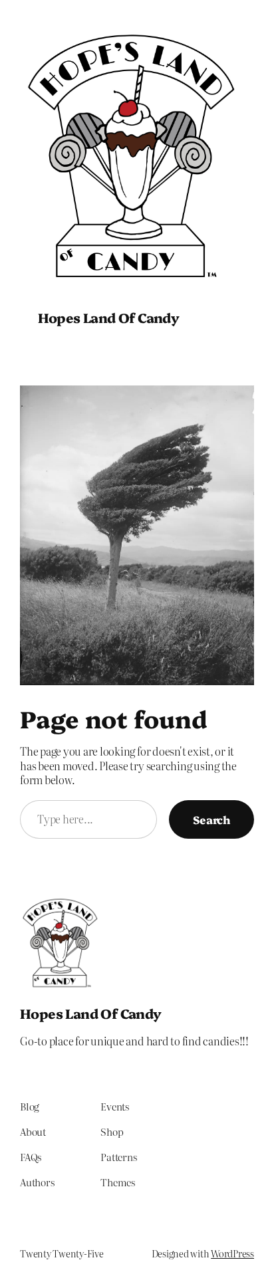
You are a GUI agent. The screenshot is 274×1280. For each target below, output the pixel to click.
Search (211, 819)
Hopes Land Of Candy (109, 317)
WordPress (232, 1253)
